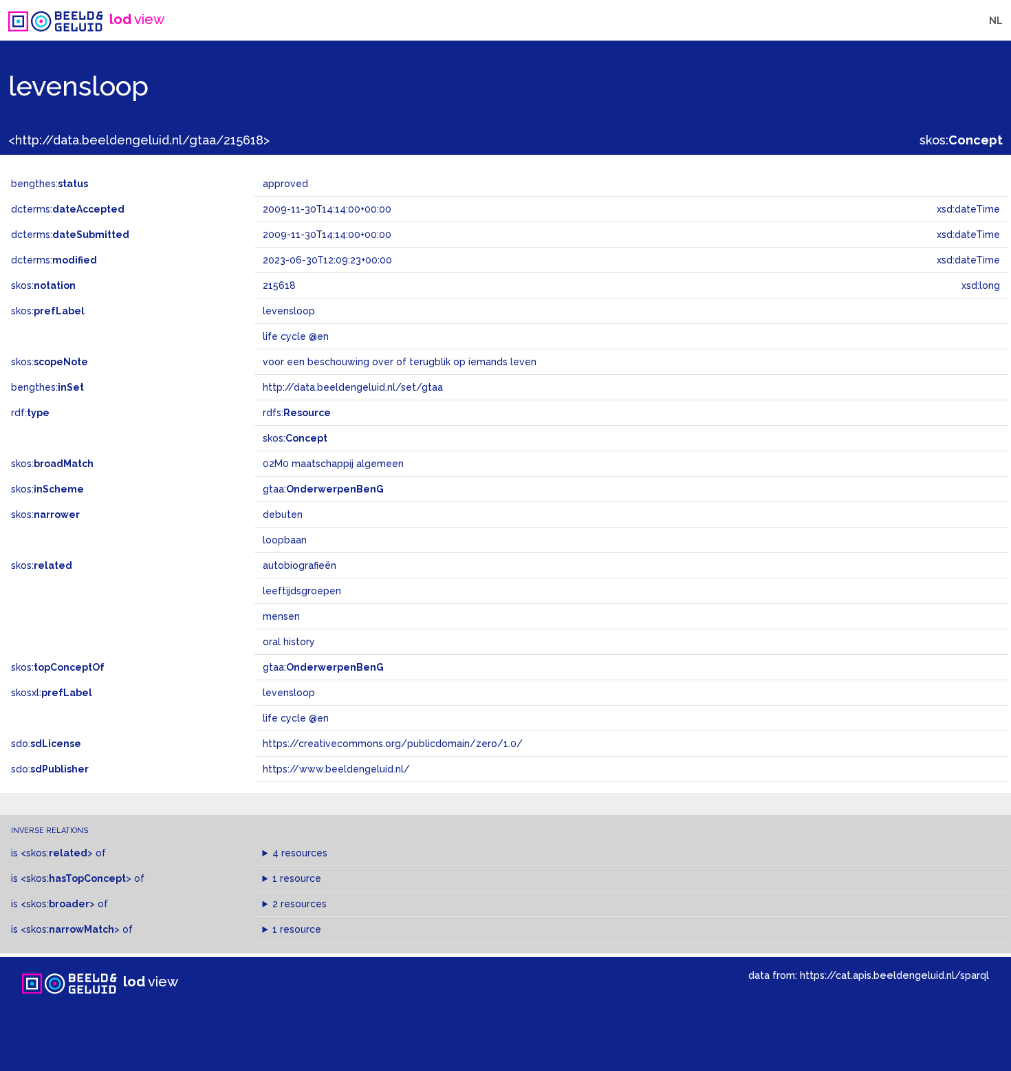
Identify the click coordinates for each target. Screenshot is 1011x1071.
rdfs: (297, 412)
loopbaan (285, 539)
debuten (283, 514)
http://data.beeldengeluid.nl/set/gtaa (353, 387)
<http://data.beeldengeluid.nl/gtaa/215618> (139, 140)
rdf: (30, 412)
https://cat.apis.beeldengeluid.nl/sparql (894, 975)
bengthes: (49, 183)
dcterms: (67, 209)
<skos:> (57, 852)
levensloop (289, 692)
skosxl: (51, 692)
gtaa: (323, 489)
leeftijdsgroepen (302, 590)
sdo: (46, 743)
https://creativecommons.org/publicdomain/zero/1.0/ (393, 743)
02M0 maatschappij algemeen (333, 463)
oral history (289, 641)
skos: (961, 140)
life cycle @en (296, 718)
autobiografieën (299, 565)
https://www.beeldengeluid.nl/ (336, 769)
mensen (281, 616)
